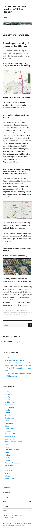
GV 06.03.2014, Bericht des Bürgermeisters (12, 516)
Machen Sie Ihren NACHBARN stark (18, 365)
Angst (7, 358)
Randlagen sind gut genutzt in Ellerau (16, 44)
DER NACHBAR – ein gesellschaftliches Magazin (14, 9)
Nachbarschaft (10, 436)
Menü (6, 17)
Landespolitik (10, 429)
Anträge (8, 397)
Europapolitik (10, 407)
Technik (8, 460)
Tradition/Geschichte (12, 463)
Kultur (7, 426)
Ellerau (5, 506)
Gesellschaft (9, 418)
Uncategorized (21, 312)
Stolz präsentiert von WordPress (14, 525)
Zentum (23, 314)
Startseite (6, 488)
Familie (7, 410)
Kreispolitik (9, 423)
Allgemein (22, 310)
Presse (7, 444)
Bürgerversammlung (20, 300)
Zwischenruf (9, 479)
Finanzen (8, 413)
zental (18, 314)
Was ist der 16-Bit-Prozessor (15, 360)
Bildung (7, 399)
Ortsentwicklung (11, 439)
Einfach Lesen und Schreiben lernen (18, 373)
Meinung (8, 431)
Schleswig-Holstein (12, 450)
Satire (7, 447)
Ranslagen (12, 314)
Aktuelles (6, 492)
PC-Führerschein (11, 376)
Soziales (8, 455)
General (7, 415)
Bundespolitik (10, 405)
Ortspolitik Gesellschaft (10, 312)
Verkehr (29, 312)
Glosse (7, 421)
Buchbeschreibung (11, 402)
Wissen (7, 473)
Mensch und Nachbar (12, 434)
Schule (7, 452)
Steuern (7, 458)
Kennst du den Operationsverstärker (18, 363)
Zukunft (5, 314)
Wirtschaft (8, 471)
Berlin (5, 501)
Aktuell (16, 310)
